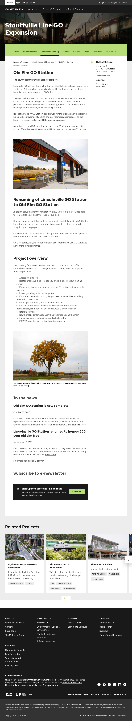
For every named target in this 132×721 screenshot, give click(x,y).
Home (16, 52)
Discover (39, 461)
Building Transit (12, 665)
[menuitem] (31, 9)
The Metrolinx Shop (14, 635)
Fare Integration (13, 654)
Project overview (103, 76)
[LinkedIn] (120, 684)
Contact (106, 694)
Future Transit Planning (111, 635)
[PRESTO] (32, 694)
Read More (80, 425)
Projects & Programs (20, 62)
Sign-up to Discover (77, 627)
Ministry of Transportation (45, 685)
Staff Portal (120, 694)
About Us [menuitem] (32, 9)
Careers (9, 627)
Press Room (10, 631)
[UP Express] (21, 694)
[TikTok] (125, 684)
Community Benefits (15, 650)
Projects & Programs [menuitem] (52, 9)
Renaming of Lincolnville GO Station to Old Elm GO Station (105, 69)
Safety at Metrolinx (46, 641)
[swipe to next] (128, 559)
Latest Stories (74, 622)
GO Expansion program (53, 120)
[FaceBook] (99, 684)
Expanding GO (107, 622)
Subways (104, 631)
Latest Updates (30, 52)
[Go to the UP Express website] (25, 2)
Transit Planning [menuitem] (76, 9)
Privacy (95, 694)
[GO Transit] (9, 694)
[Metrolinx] (13, 675)
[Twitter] (109, 684)
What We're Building (50, 52)
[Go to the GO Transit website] (18, 2)
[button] (18, 2)
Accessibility (42, 622)
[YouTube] (104, 684)
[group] (31, 9)
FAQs (86, 52)
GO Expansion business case (44, 126)
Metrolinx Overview (14, 622)
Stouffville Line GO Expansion (43, 62)
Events (66, 52)
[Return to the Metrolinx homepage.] (14, 9)
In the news (100, 80)
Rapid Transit (106, 627)
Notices (76, 52)
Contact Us (111, 52)
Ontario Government (38, 680)
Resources (97, 52)
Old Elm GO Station (104, 62)
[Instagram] (114, 684)
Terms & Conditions (78, 694)
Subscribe (76, 492)
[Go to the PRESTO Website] (32, 2)
